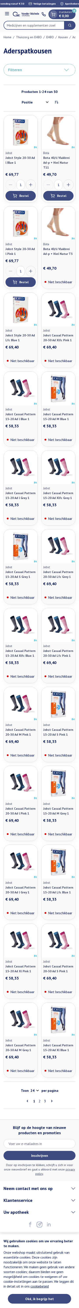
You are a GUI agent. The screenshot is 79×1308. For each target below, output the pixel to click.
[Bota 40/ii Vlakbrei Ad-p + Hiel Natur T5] (58, 223)
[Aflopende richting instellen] (56, 102)
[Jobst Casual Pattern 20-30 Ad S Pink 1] (58, 941)
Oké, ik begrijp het (39, 1299)
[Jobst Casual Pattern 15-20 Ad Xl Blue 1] (58, 1019)
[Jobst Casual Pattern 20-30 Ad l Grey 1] (21, 862)
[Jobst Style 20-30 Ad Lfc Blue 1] (21, 310)
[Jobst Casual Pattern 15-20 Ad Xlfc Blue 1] (21, 625)
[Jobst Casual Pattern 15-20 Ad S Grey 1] (21, 546)
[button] (39, 70)
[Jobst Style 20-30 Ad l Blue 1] (21, 132)
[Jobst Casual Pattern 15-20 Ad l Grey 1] (21, 467)
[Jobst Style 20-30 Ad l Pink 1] (21, 223)
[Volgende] (51, 1101)
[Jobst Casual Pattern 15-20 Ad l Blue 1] (21, 388)
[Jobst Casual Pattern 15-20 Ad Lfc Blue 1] (58, 862)
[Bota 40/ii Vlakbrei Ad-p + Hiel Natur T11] (58, 132)
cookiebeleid (40, 1286)
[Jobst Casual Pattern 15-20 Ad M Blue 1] (58, 388)
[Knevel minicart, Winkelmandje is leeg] (53, 14)
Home (7, 37)
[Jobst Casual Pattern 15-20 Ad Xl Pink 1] (21, 941)
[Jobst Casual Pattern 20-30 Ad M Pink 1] (21, 704)
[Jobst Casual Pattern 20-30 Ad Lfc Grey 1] (58, 546)
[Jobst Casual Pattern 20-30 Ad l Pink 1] (21, 783)
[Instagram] (39, 1224)
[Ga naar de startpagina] (26, 14)
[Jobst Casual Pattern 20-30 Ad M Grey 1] (21, 1019)
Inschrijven (39, 1155)
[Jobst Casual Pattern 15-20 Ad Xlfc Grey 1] (58, 467)
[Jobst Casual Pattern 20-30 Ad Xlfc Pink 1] (58, 310)
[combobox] (34, 25)
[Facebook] (30, 1224)
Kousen (63, 37)
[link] (28, 1101)
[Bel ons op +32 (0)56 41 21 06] (43, 14)
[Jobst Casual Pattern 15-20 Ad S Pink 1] (58, 704)
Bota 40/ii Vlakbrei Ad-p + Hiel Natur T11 (56, 162)
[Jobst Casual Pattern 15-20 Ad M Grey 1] (58, 783)
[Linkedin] (48, 1224)
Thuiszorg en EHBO (29, 37)
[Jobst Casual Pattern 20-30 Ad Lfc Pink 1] (58, 625)
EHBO (50, 37)
